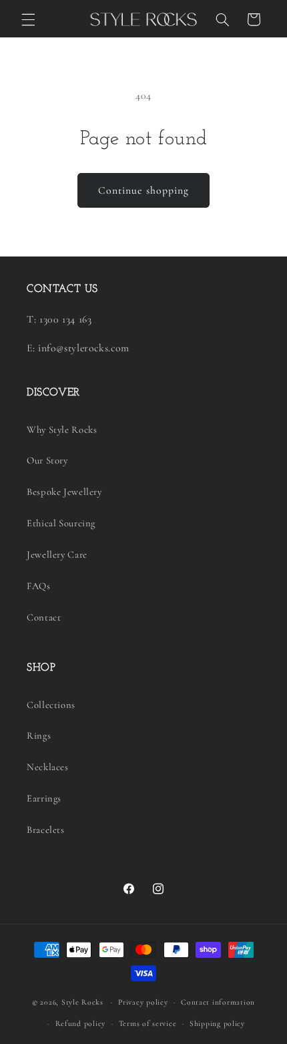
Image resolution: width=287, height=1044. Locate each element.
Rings (39, 735)
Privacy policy (143, 1002)
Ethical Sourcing (61, 523)
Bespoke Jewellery (64, 492)
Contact (44, 617)
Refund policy (80, 1023)
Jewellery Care (57, 554)
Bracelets (46, 830)
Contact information (218, 1002)
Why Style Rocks (62, 429)
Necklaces (48, 767)
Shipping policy (217, 1023)
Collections (51, 705)
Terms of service (148, 1023)
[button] (28, 19)
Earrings (44, 798)
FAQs (39, 586)
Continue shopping (143, 190)
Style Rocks (82, 1002)
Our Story (47, 460)
